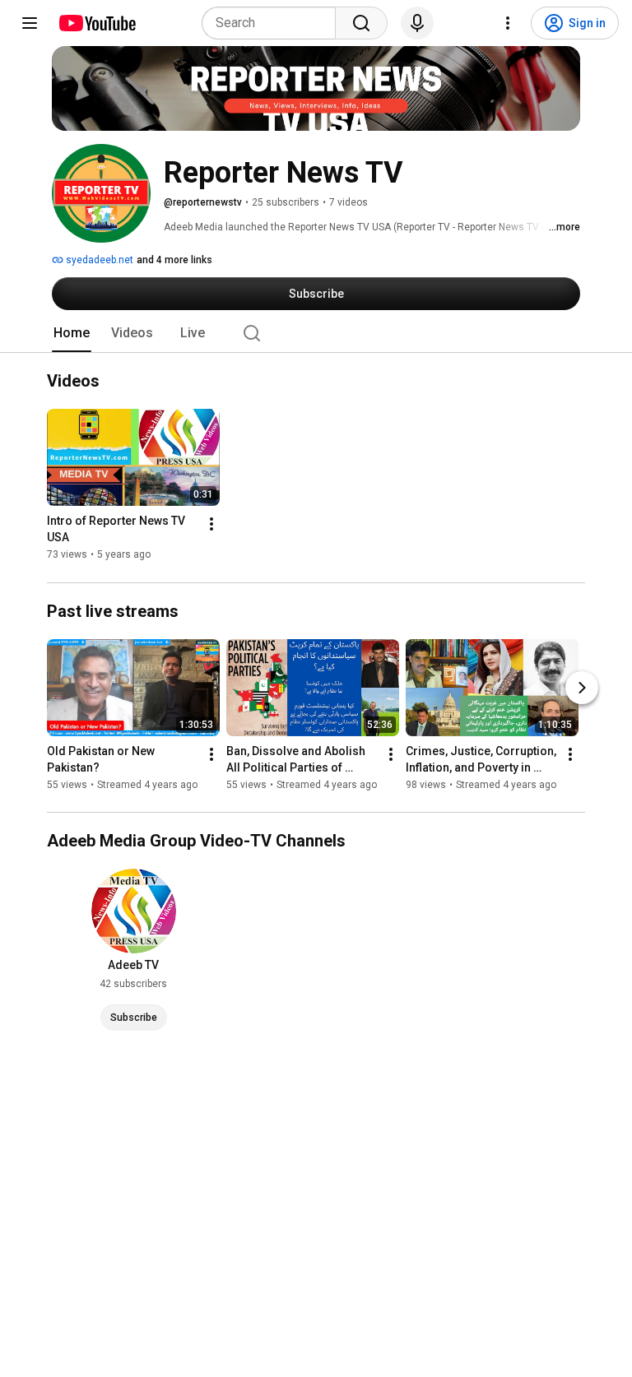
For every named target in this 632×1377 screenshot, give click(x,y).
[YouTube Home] (96, 23)
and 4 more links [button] (174, 260)
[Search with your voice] (417, 23)
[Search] (361, 23)
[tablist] (316, 333)
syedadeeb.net (98, 260)
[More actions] (211, 524)
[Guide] (30, 23)
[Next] (581, 687)
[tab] (71, 333)
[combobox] (274, 23)
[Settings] (508, 23)
